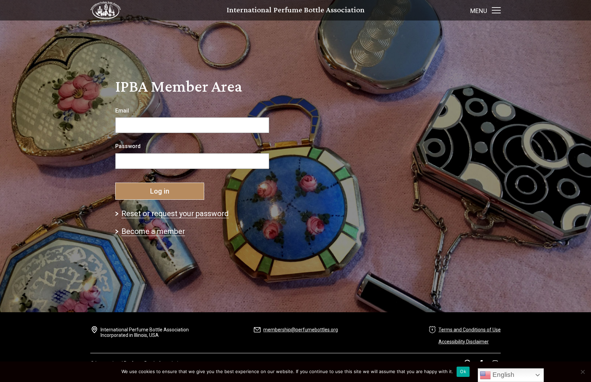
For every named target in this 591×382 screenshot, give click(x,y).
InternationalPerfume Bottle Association (296, 10)
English (502, 374)
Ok (463, 371)
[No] (582, 371)
